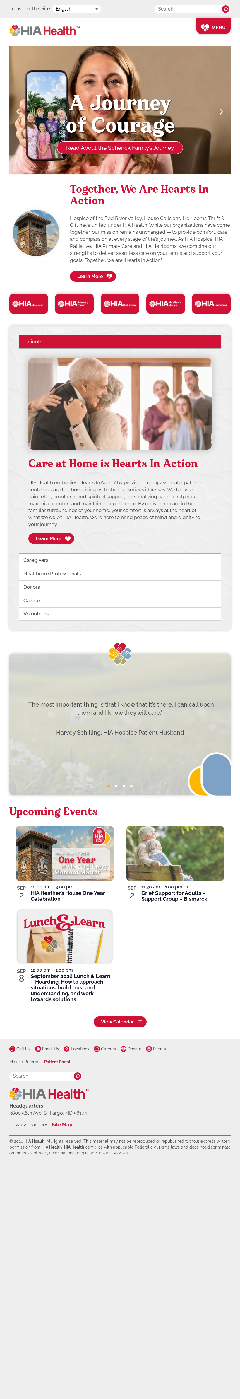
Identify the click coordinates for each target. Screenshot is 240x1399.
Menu (219, 27)
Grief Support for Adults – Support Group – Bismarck (174, 896)
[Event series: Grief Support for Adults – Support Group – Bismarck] (186, 887)
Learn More (90, 276)
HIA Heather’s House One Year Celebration (68, 896)
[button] (18, 111)
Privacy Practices (28, 1124)
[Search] (225, 9)
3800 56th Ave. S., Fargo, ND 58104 (48, 1113)
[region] (120, 451)
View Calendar (117, 1022)
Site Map (62, 1124)
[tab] (108, 786)
